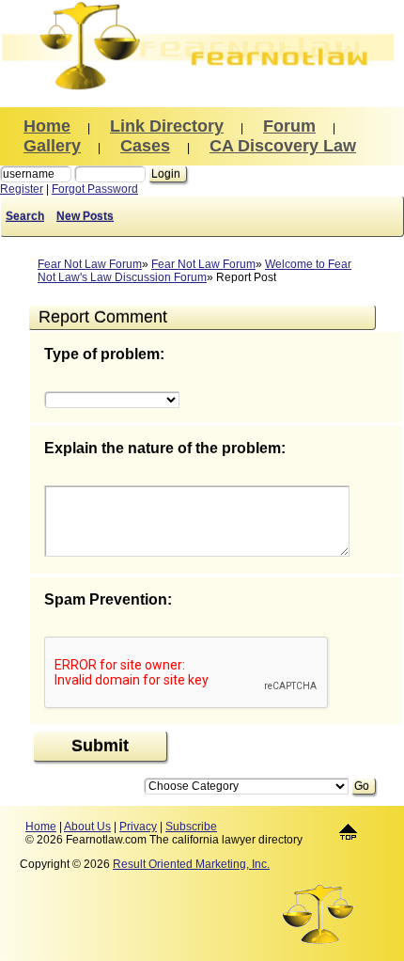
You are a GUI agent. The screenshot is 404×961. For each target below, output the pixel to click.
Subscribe (191, 826)
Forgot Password (95, 189)
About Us (87, 826)
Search (25, 216)
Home (40, 826)
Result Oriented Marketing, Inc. (191, 864)
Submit (100, 745)
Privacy (138, 826)
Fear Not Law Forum (90, 264)
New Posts (85, 216)
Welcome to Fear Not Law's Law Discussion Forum (194, 271)
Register (21, 189)
